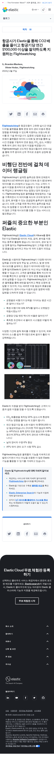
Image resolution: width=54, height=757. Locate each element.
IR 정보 (9, 657)
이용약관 (14, 711)
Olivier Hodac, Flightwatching (19, 67)
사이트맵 (37, 711)
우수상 (8, 664)
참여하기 (9, 634)
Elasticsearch (32, 583)
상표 (7, 711)
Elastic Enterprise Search (21, 493)
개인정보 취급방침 (26, 711)
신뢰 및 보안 (11, 649)
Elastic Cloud (27, 235)
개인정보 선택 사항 (28, 746)
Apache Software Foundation (24, 739)
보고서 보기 (47, 3)
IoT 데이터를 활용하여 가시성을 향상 (31, 500)
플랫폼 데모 (37, 485)
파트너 (8, 641)
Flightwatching (10, 125)
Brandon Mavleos (13, 64)
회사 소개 (9, 626)
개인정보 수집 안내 (13, 746)
